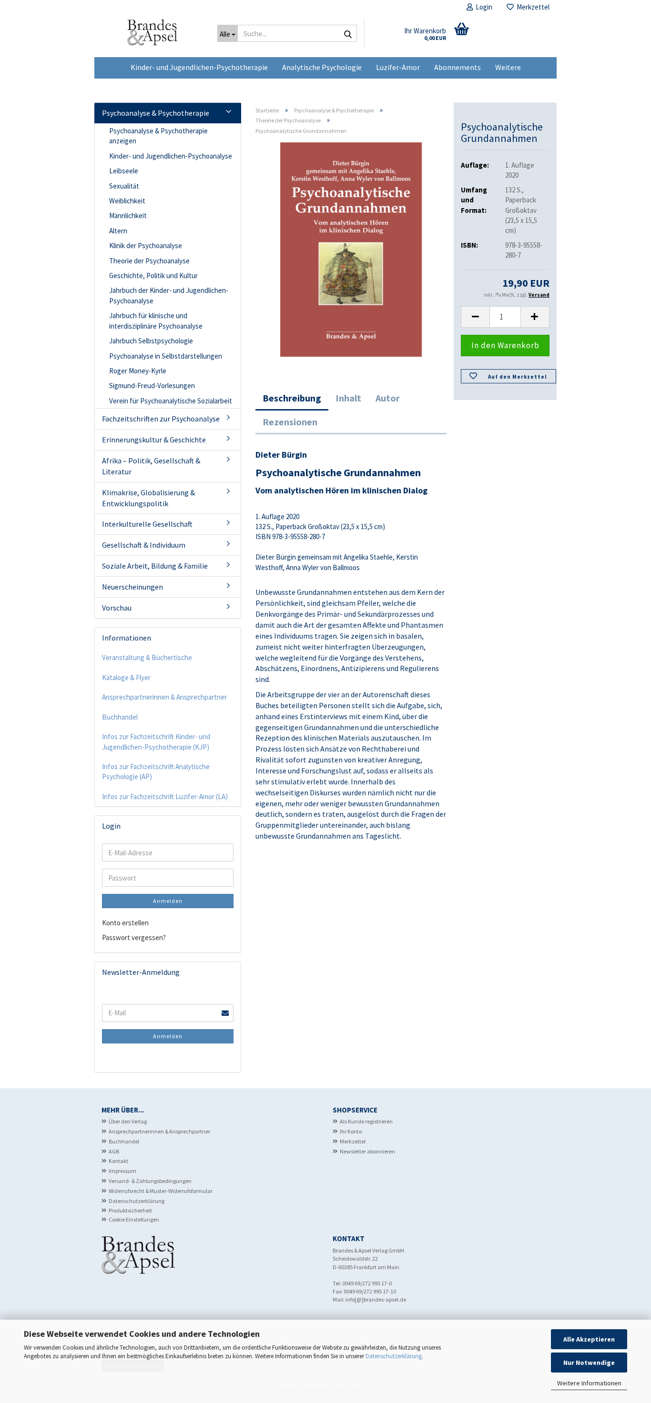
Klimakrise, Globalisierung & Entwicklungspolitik (148, 498)
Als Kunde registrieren (366, 1121)
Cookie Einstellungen (134, 1219)
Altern (118, 230)
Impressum (122, 1170)
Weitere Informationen (589, 1383)
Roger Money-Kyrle (137, 370)
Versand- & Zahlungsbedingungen (150, 1180)
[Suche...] (348, 33)
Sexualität (124, 185)
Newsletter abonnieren (367, 1151)
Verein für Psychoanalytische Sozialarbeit (170, 400)
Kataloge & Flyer (126, 677)
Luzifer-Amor (398, 67)
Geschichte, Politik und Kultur (153, 275)
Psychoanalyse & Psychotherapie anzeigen (158, 135)
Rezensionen (290, 422)
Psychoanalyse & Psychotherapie (155, 113)
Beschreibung (292, 398)
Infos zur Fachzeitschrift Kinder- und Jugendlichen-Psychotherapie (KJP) (156, 741)
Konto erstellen (125, 922)
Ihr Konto (351, 1131)
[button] (475, 317)
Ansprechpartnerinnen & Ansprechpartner (164, 697)
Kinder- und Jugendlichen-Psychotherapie (199, 67)
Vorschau (117, 607)
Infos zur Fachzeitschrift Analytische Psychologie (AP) (156, 771)
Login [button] (482, 6)
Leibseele (123, 170)
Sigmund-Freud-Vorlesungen (152, 385)
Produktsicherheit (130, 1210)
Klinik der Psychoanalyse (145, 245)
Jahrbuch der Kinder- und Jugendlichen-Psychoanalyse (168, 295)
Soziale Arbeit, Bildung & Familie (155, 566)
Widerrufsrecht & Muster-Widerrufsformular (161, 1190)
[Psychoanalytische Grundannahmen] (351, 248)
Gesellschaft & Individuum (143, 545)
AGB (114, 1151)
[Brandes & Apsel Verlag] (152, 35)
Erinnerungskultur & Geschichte (154, 439)
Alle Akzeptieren (589, 1339)
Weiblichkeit (127, 200)
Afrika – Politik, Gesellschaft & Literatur (151, 466)
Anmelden (168, 900)
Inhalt (348, 398)
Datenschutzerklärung (394, 1356)
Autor (388, 398)
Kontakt (118, 1160)
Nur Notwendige (589, 1362)
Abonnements (457, 67)
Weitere (508, 67)
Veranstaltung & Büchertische (147, 657)
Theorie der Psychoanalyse (149, 260)
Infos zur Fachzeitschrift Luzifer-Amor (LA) (165, 796)
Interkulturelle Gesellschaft (147, 524)
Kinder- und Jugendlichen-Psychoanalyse (170, 155)
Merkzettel (531, 6)
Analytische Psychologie (322, 67)
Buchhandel (120, 717)
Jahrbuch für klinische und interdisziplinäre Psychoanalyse (156, 320)
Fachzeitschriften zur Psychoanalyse (161, 418)
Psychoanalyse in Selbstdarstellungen (165, 356)
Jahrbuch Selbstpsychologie (151, 340)
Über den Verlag (128, 1121)
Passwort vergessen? (134, 937)
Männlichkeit (128, 215)
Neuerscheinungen (132, 586)
